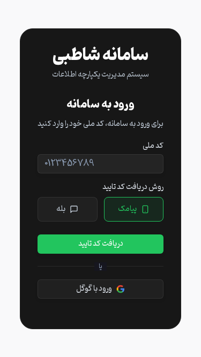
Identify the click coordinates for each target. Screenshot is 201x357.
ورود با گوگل (94, 288)
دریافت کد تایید (100, 243)
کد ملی (153, 146)
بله (60, 209)
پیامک (127, 209)
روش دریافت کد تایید (132, 187)
